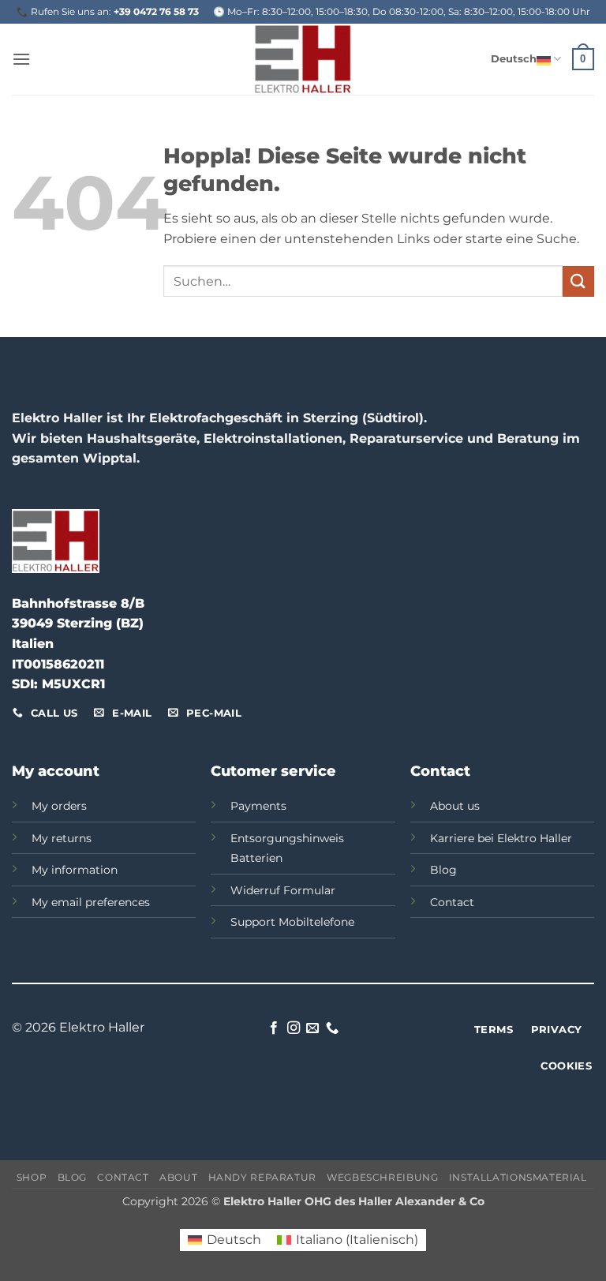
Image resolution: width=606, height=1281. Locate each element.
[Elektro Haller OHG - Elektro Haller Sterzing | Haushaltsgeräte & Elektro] (303, 59)
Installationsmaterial (519, 1177)
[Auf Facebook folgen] (273, 1028)
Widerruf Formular (282, 890)
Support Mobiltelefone (292, 922)
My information (75, 870)
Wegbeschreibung (382, 1177)
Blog (443, 870)
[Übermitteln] (578, 281)
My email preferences (91, 902)
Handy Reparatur (262, 1177)
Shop (32, 1177)
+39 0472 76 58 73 (156, 11)
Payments (258, 806)
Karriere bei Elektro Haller (501, 838)
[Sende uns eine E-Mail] (312, 1028)
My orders (59, 806)
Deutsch (514, 59)
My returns (62, 838)
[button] (21, 58)
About (178, 1177)
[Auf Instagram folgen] (293, 1028)
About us (455, 806)
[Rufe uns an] (332, 1028)
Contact (452, 902)
